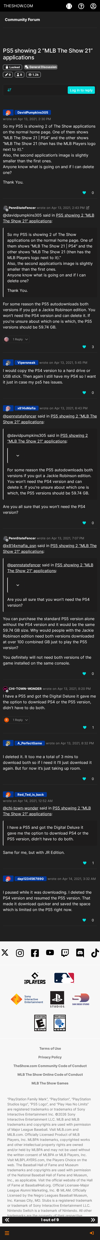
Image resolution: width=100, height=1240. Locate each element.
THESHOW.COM (18, 5)
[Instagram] (20, 953)
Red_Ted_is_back (30, 794)
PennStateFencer (22, 208)
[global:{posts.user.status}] (5, 207)
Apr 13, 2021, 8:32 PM (77, 743)
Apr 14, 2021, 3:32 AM (79, 879)
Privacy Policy (50, 1057)
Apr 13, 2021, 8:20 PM (74, 689)
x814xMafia (26, 408)
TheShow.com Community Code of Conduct (50, 1066)
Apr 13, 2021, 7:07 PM (67, 538)
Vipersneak (26, 362)
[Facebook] (35, 953)
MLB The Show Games (50, 1083)
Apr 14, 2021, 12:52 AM (35, 801)
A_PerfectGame (29, 743)
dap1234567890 (30, 879)
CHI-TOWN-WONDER (25, 689)
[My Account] (93, 5)
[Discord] (80, 953)
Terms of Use (50, 1048)
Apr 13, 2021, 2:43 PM (68, 208)
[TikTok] (95, 953)
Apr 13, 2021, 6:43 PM (71, 408)
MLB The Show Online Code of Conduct (50, 1074)
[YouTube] (50, 953)
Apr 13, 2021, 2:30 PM (34, 119)
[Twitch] (65, 953)
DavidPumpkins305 (32, 112)
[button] (7, 1233)
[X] (5, 953)
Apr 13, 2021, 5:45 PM (70, 362)
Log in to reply (81, 90)
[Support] (81, 5)
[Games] (69, 5)
